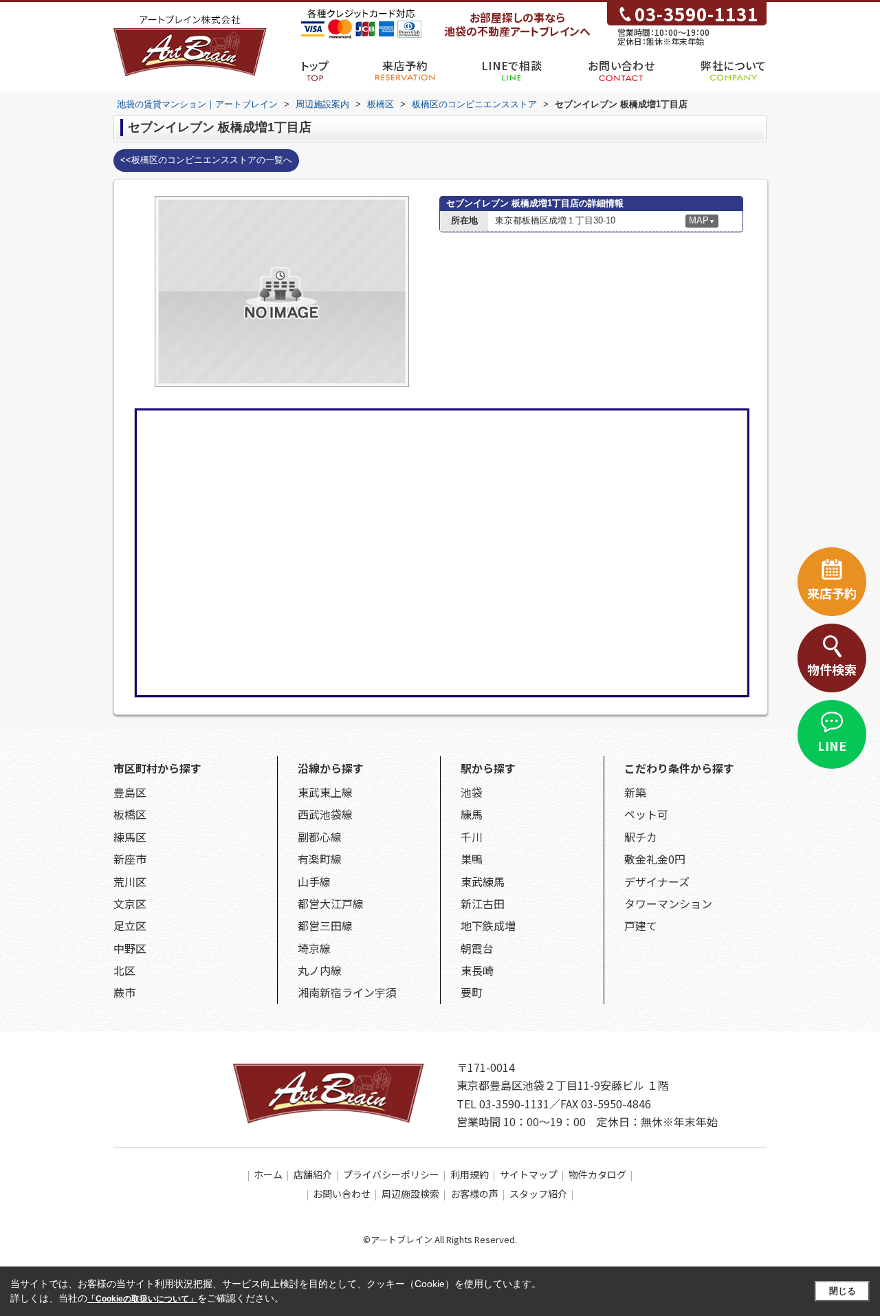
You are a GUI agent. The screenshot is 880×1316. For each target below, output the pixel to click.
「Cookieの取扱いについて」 (142, 1299)
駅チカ (640, 837)
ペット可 (646, 814)
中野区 (129, 948)
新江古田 (483, 903)
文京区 (129, 903)
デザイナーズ (657, 881)
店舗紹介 (313, 1174)
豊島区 (129, 792)
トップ (314, 65)
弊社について (734, 65)
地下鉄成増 (488, 925)
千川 (472, 837)
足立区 (129, 925)
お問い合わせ (621, 65)
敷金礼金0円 (654, 859)
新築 (635, 792)
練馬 (472, 814)
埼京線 (314, 948)
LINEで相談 (511, 65)
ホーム (268, 1174)
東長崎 (477, 970)
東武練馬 (483, 881)
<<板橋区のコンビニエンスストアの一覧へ (206, 160)
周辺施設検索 (410, 1193)
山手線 (314, 881)
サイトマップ (529, 1174)
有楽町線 (320, 859)
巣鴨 (472, 859)
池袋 (472, 792)
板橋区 (129, 814)
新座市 (129, 859)
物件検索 (832, 669)
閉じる (842, 1291)
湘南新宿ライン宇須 (347, 992)
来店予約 (405, 65)
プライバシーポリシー (391, 1174)
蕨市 (124, 992)
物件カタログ (597, 1174)
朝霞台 (477, 948)
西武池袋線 (325, 814)
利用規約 (469, 1174)
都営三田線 (325, 925)
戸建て (640, 925)
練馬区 (129, 837)
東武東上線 (325, 792)
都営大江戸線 (331, 903)
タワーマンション (668, 903)
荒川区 (129, 881)
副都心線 (320, 837)
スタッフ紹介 (538, 1193)
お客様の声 (474, 1193)
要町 (472, 992)
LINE (831, 745)
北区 (124, 970)
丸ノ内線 (320, 970)
